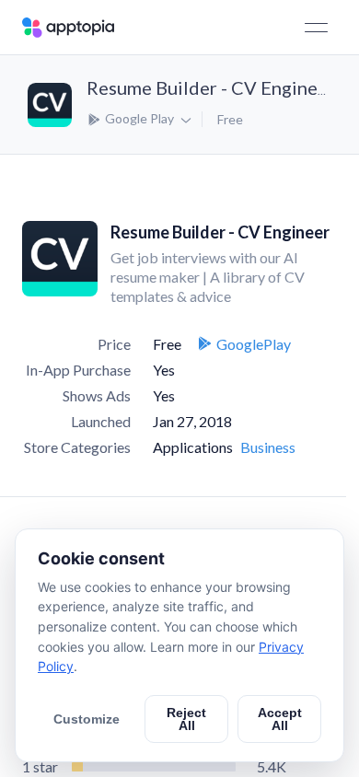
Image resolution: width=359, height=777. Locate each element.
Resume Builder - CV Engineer (211, 87)
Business (267, 447)
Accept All (280, 719)
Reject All (186, 719)
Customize (86, 719)
